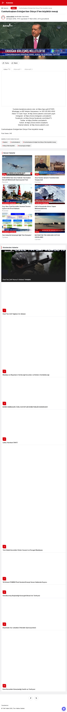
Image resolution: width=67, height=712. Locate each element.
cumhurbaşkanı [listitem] (15, 142)
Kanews (9, 3)
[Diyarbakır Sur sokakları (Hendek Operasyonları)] (33, 614)
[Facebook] (31, 698)
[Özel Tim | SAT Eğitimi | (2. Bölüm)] (33, 299)
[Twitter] (36, 698)
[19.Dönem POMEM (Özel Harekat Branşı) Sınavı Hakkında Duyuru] (33, 568)
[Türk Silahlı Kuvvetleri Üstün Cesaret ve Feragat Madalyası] (33, 498)
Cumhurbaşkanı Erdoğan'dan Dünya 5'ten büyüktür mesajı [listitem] (39, 142)
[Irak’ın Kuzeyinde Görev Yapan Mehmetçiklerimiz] (50, 197)
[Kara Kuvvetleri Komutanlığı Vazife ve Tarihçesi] (33, 661)
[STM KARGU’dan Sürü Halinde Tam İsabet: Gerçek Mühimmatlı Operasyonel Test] (17, 169)
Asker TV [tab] (6, 69)
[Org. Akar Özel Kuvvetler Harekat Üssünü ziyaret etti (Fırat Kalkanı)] (17, 197)
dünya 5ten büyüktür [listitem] (9, 145)
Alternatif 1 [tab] (17, 69)
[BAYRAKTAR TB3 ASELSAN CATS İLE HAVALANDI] (50, 226)
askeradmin (10, 16)
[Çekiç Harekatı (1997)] (33, 427)
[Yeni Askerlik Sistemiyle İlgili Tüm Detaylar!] (17, 226)
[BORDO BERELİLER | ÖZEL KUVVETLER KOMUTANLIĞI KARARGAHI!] (33, 393)
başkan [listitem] (5, 142)
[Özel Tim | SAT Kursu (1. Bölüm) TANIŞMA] (33, 266)
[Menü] (3, 3)
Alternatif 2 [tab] (29, 69)
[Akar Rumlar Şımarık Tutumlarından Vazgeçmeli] (50, 169)
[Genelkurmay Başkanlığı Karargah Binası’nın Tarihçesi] (33, 591)
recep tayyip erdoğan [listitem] (24, 145)
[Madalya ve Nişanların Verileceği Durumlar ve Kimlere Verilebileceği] (33, 346)
